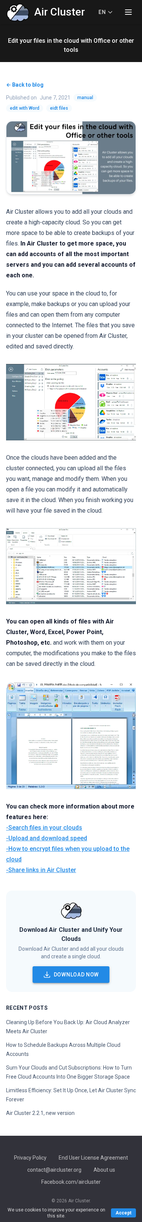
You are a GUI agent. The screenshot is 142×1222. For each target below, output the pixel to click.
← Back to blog (25, 85)
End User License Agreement (93, 1158)
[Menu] (128, 12)
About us (104, 1170)
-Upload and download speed (46, 838)
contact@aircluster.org (54, 1170)
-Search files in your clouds (44, 827)
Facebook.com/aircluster (71, 1182)
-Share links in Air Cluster (41, 870)
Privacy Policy (30, 1158)
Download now (76, 975)
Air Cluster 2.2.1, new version (40, 1113)
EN (102, 12)
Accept (123, 1213)
